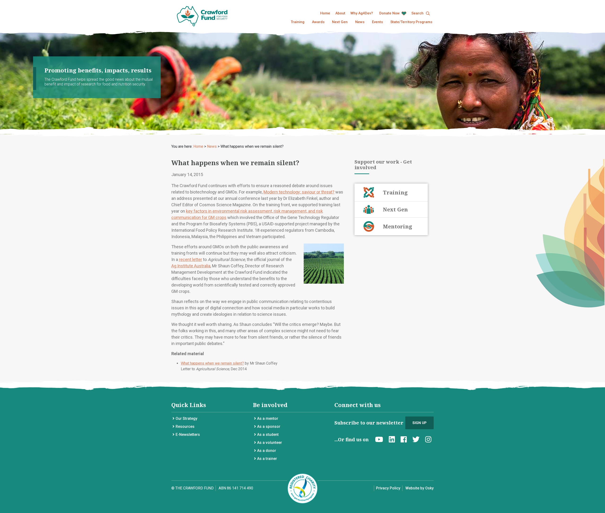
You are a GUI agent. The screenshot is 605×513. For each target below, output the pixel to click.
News (359, 22)
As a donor (266, 450)
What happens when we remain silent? (212, 363)
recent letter (190, 259)
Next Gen (340, 22)
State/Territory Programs (411, 22)
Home (325, 13)
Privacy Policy (388, 488)
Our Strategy (186, 418)
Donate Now (390, 13)
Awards (318, 22)
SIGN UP (419, 423)
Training (297, 22)
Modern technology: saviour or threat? (299, 191)
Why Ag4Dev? (361, 13)
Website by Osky (419, 488)
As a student (268, 434)
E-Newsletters (188, 434)
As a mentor (267, 418)
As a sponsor (268, 426)
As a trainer (267, 458)
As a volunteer (269, 442)
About (340, 13)
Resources (185, 426)
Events (377, 22)
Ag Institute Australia (190, 265)
